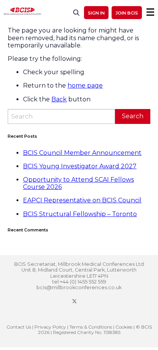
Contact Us (19, 327)
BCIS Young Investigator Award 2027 (80, 166)
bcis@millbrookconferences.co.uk (79, 287)
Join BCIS (126, 13)
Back (59, 99)
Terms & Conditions (90, 327)
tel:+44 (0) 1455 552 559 (79, 282)
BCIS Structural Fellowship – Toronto (80, 214)
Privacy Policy (50, 327)
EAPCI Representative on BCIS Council (82, 200)
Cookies (123, 327)
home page (85, 85)
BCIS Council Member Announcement (82, 152)
